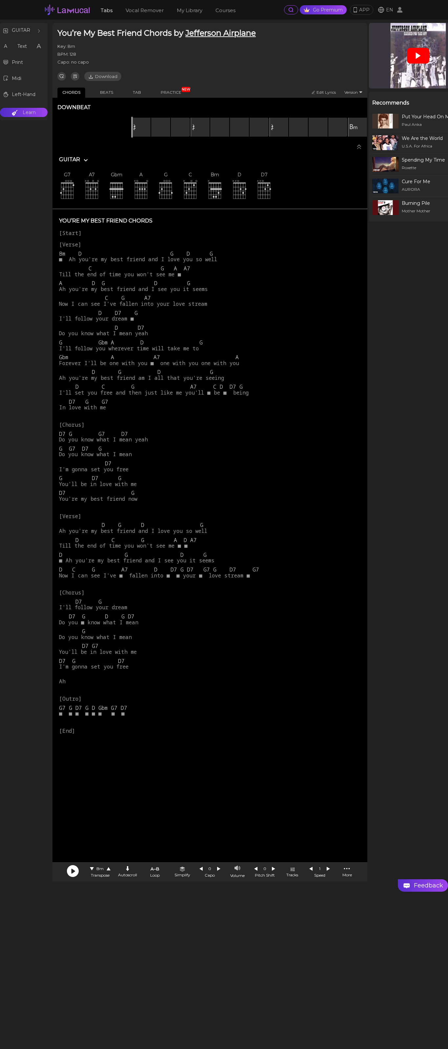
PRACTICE (173, 91)
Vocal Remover (145, 10)
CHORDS (71, 92)
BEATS (106, 92)
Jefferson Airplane (220, 33)
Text (22, 46)
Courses (225, 10)
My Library (189, 10)
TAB (137, 92)
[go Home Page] (67, 10)
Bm (100, 868)
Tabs (106, 10)
